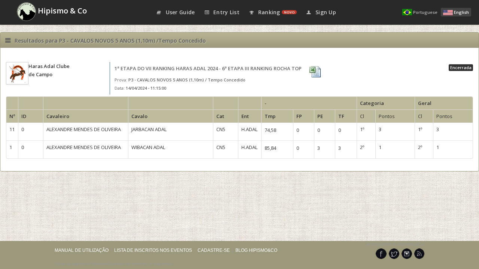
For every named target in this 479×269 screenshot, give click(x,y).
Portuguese (425, 12)
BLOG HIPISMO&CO (256, 250)
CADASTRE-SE (214, 250)
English (461, 12)
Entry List (226, 12)
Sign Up (325, 12)
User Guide (179, 12)
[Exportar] (316, 72)
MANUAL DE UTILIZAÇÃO (82, 250)
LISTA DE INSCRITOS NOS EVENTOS (153, 250)
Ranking (275, 12)
